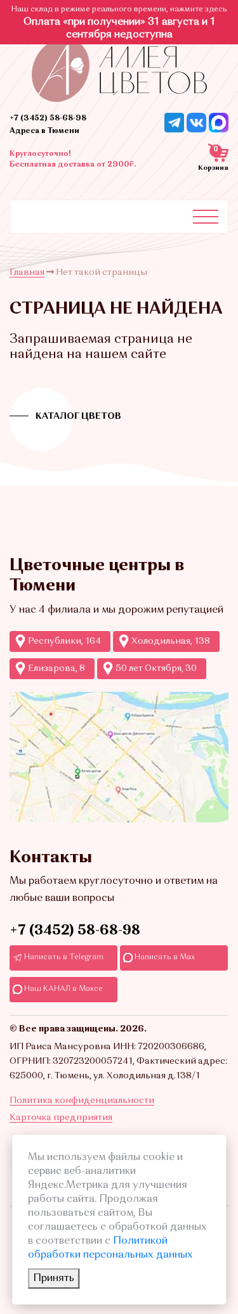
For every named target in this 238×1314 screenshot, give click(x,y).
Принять (53, 1278)
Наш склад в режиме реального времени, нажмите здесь (119, 9)
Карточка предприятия (61, 1117)
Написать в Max (164, 957)
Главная (27, 272)
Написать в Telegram (62, 957)
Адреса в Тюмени (44, 131)
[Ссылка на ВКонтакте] (196, 122)
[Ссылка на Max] (218, 122)
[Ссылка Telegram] (174, 122)
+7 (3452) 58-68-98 (48, 118)
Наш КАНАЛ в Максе (62, 989)
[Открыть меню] (205, 217)
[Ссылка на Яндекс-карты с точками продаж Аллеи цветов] (119, 757)
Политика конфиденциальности (82, 1100)
